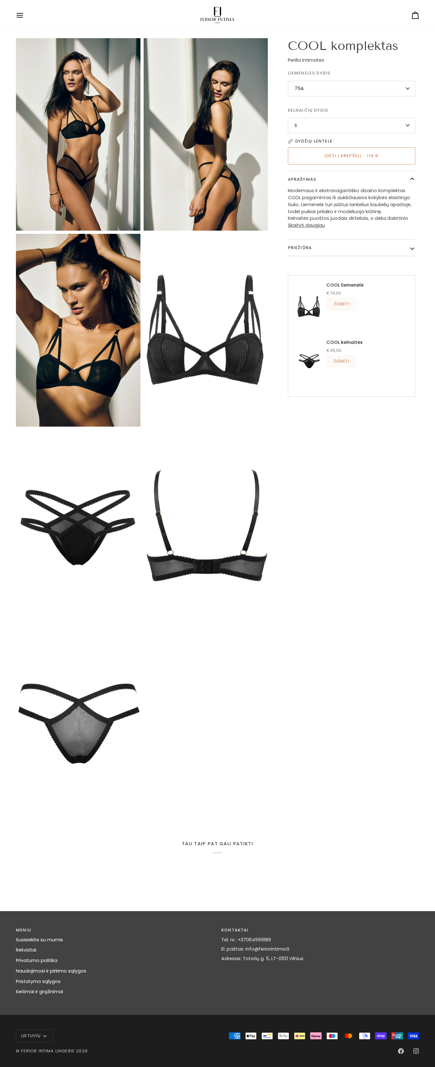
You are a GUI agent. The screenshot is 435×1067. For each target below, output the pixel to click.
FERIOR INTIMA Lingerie (48, 1051)
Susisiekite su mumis (39, 940)
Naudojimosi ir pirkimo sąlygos (51, 971)
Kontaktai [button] (235, 930)
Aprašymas (302, 179)
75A (299, 88)
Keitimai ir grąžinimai (39, 991)
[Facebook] (401, 1051)
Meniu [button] (23, 930)
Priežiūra (300, 248)
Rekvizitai (26, 950)
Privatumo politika (36, 960)
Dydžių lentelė (313, 141)
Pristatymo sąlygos (38, 981)
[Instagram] (416, 1051)
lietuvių (31, 1036)
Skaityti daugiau (306, 225)
